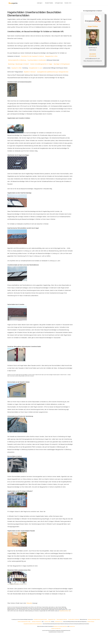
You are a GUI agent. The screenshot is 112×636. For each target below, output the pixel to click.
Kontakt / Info (68, 3)
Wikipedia (29, 603)
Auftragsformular (59, 3)
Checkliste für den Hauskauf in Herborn (32, 56)
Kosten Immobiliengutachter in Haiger (41, 64)
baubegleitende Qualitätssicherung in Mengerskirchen (52, 72)
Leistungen (39, 3)
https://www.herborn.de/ (65, 610)
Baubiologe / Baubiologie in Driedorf (18, 64)
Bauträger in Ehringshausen (62, 64)
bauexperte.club (72, 626)
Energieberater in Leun (35, 68)
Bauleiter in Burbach (30, 72)
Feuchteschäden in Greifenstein (36, 60)
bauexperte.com (56, 626)
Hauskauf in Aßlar (16, 68)
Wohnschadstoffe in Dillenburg (17, 60)
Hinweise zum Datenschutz (56, 628)
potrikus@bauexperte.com (92, 58)
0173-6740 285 (92, 56)
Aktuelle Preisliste (49, 3)
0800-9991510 (92, 54)
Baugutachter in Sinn (51, 56)
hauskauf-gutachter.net (63, 626)
